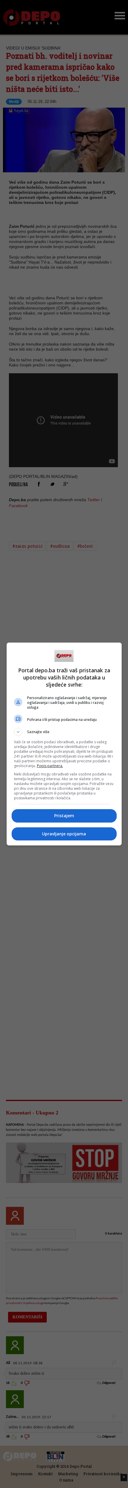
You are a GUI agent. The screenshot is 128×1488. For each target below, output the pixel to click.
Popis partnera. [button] (50, 765)
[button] (64, 732)
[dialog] (64, 744)
